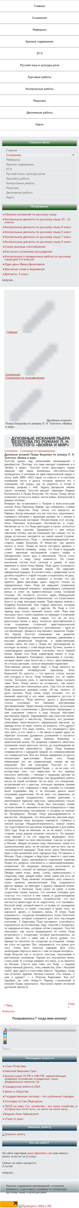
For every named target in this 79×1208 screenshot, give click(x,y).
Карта (39, 124)
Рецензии (39, 100)
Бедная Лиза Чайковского (22, 1114)
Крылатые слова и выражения (25, 269)
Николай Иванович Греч (20, 1071)
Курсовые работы (39, 77)
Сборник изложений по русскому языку (31, 214)
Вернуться (8, 1011)
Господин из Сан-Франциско (24, 1101)
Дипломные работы (40, 112)
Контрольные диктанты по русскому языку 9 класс (38, 241)
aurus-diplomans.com (39, 1153)
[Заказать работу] (14, 1134)
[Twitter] (39, 1035)
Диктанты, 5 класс (16, 274)
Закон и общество (17, 1091)
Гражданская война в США (22, 1086)
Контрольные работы (40, 88)
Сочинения (39, 17)
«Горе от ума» (14, 1118)
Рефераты (39, 29)
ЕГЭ (39, 53)
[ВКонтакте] (39, 1031)
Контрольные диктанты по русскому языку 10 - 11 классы (37, 221)
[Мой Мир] (39, 1041)
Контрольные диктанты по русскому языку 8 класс (38, 227)
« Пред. (8, 1005)
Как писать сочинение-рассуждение (28, 251)
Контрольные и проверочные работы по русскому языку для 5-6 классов (38, 258)
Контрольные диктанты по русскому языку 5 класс (38, 232)
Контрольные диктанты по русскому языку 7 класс (38, 236)
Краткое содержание (39, 41)
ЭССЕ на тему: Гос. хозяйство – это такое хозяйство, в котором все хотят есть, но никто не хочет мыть (41, 1107)
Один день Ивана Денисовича (25, 264)
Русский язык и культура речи (39, 65)
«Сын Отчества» (16, 1066)
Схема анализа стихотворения (25, 246)
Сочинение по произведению (25, 377)
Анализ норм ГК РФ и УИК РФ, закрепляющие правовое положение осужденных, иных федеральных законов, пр (35, 1078)
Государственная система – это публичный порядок (39, 1096)
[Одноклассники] (39, 1038)
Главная (39, 6)
